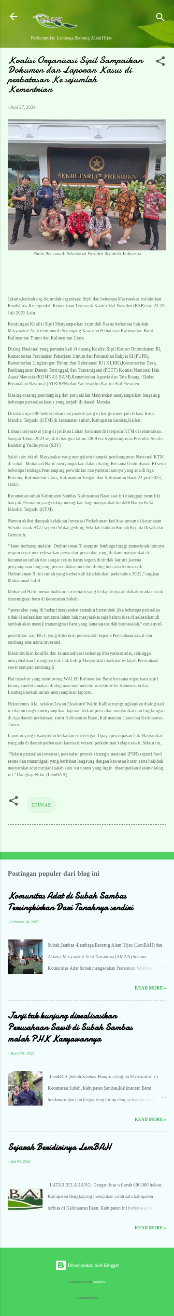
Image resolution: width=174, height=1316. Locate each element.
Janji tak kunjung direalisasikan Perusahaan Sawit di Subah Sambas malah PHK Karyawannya (70, 1027)
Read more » (150, 988)
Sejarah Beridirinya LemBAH (59, 1147)
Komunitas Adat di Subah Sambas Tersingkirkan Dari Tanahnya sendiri (70, 901)
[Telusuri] (160, 19)
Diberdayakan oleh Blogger (93, 1265)
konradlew (99, 1281)
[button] (160, 63)
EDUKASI (41, 805)
